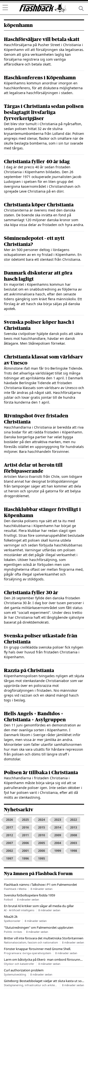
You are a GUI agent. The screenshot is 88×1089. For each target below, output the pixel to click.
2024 (41, 820)
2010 (41, 835)
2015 (41, 827)
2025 (25, 820)
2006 (25, 843)
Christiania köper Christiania (39, 205)
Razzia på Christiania (29, 670)
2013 (73, 827)
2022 (73, 820)
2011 (25, 835)
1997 (9, 858)
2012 (9, 835)
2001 (25, 851)
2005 (41, 843)
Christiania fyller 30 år (31, 592)
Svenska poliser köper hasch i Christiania (39, 325)
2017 (9, 827)
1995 (41, 858)
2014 (57, 827)
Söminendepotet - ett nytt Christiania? (34, 241)
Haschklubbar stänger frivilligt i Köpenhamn (42, 512)
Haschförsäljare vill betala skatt (41, 39)
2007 (9, 843)
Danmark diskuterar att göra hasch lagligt (38, 276)
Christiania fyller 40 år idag (37, 161)
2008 (73, 835)
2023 (57, 820)
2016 (25, 827)
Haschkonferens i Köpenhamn (40, 78)
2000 (41, 851)
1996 (25, 858)
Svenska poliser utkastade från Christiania (40, 639)
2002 (9, 851)
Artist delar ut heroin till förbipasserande (33, 468)
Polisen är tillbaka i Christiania (41, 772)
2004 (57, 843)
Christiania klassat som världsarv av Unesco (43, 360)
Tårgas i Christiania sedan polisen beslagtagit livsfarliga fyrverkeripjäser (44, 112)
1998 (73, 851)
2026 (9, 820)
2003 (73, 843)
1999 (57, 851)
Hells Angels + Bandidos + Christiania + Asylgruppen (35, 717)
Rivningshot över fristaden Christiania (36, 419)
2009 (57, 835)
